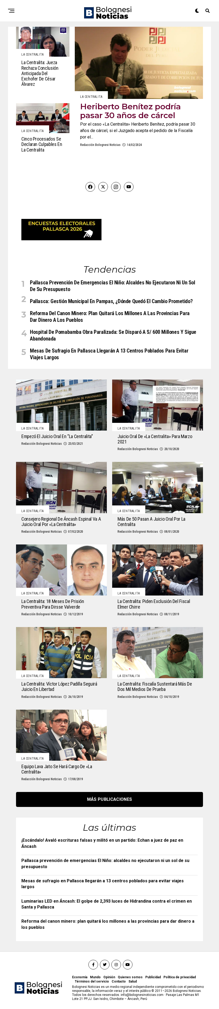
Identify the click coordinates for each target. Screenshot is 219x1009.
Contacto (119, 981)
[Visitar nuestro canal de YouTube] (129, 187)
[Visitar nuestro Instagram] (116, 187)
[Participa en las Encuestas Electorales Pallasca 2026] (61, 238)
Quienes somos (130, 977)
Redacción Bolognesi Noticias (100, 145)
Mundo (95, 977)
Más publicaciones (109, 799)
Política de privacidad (179, 977)
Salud (132, 981)
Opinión (109, 977)
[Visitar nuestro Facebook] (90, 187)
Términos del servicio (92, 981)
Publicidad (153, 977)
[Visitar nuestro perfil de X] (103, 187)
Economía (79, 977)
